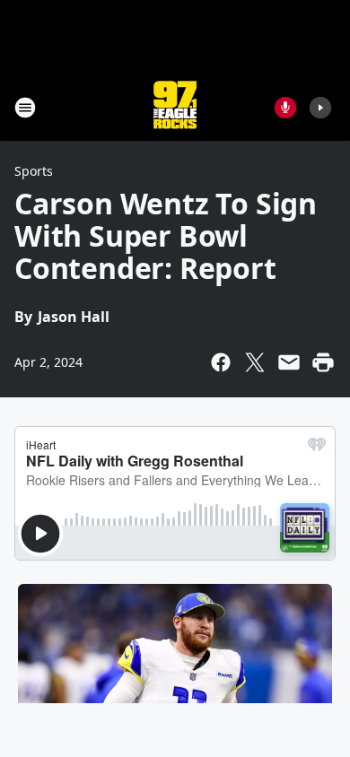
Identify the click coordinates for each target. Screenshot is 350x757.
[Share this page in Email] (289, 362)
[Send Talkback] (285, 107)
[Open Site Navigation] (25, 107)
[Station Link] (175, 107)
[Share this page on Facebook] (220, 362)
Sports (33, 170)
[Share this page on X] (254, 362)
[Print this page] (323, 362)
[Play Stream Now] (320, 107)
